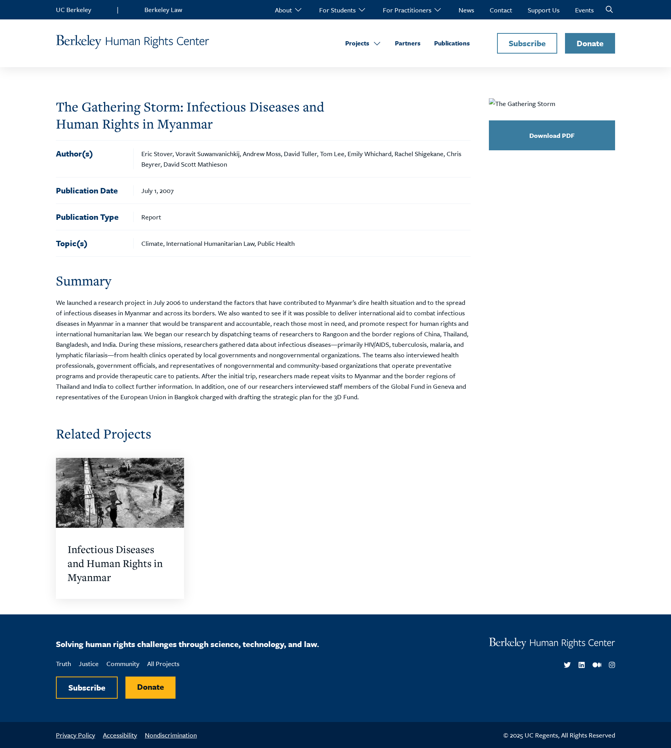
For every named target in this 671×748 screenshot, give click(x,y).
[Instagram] (612, 665)
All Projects (163, 663)
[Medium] (597, 665)
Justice (89, 663)
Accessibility (120, 735)
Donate (590, 43)
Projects (357, 43)
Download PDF (552, 135)
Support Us (544, 10)
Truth (63, 663)
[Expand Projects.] (377, 43)
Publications (452, 43)
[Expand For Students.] (361, 10)
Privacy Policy (75, 735)
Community (122, 663)
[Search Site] (609, 9)
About (283, 10)
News (466, 10)
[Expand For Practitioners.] (437, 10)
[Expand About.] (298, 10)
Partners (408, 43)
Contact (501, 10)
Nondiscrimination (171, 735)
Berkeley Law (163, 9)
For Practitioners (407, 10)
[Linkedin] (582, 665)
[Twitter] (567, 665)
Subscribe (527, 43)
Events (584, 10)
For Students (337, 10)
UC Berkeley (73, 9)
